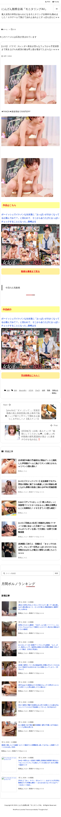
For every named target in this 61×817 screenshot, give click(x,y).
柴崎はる (55, 390)
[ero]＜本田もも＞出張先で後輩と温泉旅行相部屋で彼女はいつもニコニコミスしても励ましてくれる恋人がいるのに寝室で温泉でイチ (38, 763)
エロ (14, 29)
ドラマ (31, 390)
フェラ (37, 390)
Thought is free (43, 809)
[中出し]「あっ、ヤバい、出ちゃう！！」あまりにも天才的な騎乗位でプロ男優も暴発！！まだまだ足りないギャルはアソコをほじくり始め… (39, 783)
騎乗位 (54, 393)
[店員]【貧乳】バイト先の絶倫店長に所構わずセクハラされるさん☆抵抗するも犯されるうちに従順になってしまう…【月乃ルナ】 (39, 667)
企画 (43, 390)
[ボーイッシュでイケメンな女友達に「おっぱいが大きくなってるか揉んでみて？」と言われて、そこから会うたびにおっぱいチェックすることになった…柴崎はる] (30, 244)
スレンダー (22, 390)
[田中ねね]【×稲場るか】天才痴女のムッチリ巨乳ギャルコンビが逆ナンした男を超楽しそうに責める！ (38, 686)
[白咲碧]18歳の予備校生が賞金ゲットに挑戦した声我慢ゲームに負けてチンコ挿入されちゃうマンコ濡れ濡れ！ (37, 463)
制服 (48, 390)
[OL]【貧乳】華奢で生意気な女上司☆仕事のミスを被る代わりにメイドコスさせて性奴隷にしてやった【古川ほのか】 (38, 706)
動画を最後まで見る (30, 271)
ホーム (5, 29)
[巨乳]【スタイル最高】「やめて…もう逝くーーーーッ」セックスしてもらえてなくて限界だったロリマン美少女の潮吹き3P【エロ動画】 (38, 627)
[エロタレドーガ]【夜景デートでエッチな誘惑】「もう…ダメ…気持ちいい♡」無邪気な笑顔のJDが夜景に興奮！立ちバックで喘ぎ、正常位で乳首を (38, 647)
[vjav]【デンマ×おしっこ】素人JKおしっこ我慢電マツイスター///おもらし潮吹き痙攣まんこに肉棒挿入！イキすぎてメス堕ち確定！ (37, 505)
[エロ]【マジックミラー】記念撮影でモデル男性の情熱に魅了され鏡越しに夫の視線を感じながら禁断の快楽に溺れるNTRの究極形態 (37, 484)
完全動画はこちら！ (30, 375)
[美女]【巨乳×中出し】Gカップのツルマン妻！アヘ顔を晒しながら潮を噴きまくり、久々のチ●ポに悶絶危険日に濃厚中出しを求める (38, 607)
